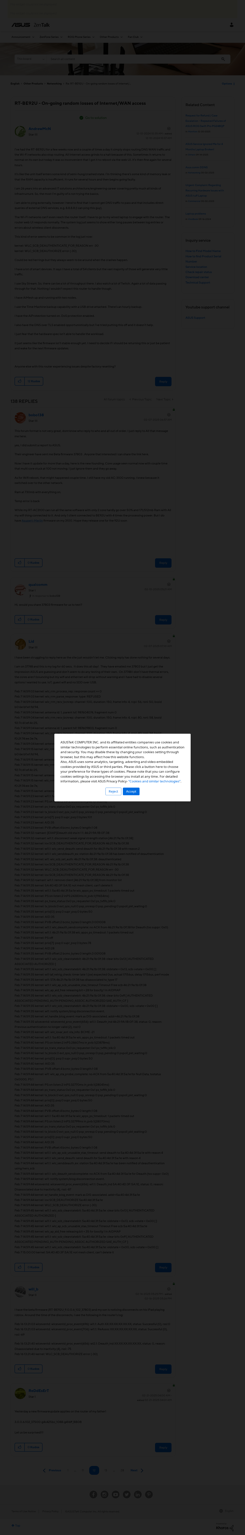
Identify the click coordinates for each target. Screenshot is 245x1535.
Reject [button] (113, 791)
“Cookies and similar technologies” (154, 781)
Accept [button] (131, 791)
